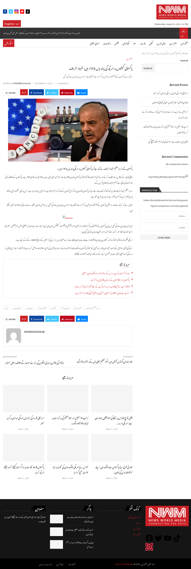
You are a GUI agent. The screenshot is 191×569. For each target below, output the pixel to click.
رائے (139, 522)
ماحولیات (107, 43)
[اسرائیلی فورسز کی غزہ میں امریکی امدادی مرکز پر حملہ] (23, 398)
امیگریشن (8, 43)
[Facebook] (5, 12)
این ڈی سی (30, 308)
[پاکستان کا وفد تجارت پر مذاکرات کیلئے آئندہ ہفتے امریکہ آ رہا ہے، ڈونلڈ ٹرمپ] (23, 448)
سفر (134, 43)
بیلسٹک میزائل (42, 308)
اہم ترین (173, 43)
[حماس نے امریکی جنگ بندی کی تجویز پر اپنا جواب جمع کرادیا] (67, 448)
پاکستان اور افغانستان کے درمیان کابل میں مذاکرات (110, 279)
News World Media (124, 563)
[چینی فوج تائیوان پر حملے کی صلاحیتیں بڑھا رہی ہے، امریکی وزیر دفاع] (112, 398)
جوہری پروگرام (65, 308)
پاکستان (53, 308)
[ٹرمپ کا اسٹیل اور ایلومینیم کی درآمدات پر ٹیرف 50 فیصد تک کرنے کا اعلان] (67, 398)
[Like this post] (25, 92)
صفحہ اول (184, 43)
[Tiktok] (28, 12)
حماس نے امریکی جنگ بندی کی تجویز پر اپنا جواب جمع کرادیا (70, 469)
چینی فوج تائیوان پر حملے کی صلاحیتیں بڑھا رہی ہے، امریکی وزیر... (114, 420)
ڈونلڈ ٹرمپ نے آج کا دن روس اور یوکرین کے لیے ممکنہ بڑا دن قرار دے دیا (102, 285)
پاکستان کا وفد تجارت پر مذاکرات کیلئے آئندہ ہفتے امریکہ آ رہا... (24, 469)
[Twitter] (11, 12)
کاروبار (142, 43)
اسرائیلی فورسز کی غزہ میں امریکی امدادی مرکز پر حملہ (25, 420)
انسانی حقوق (94, 43)
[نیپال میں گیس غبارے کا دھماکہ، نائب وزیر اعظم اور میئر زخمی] (56, 544)
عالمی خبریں (161, 43)
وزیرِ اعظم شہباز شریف (92, 308)
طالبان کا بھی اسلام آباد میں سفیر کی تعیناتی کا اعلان (170, 101)
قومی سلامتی (77, 308)
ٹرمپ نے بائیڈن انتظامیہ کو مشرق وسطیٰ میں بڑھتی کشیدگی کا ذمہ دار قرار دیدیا (102, 292)
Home (185, 52)
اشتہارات (137, 533)
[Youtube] (22, 12)
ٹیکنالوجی (126, 43)
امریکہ (6, 308)
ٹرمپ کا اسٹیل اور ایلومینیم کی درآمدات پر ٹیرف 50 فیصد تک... (70, 420)
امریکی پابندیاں (17, 308)
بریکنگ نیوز (183, 33)
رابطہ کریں (137, 528)
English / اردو (11, 23)
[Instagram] (16, 12)
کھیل (151, 43)
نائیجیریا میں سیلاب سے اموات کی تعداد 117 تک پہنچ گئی (168, 141)
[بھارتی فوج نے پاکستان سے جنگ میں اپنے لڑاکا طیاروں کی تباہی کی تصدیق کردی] (112, 448)
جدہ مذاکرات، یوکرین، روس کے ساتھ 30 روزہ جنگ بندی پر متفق (105, 272)
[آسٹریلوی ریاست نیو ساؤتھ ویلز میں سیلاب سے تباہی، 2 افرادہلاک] (56, 519)
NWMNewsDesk (22, 82)
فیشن (116, 43)
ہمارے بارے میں (45, 563)
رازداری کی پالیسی (134, 516)
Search (184, 60)
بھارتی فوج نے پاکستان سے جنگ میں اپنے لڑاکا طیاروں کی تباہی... (114, 469)
